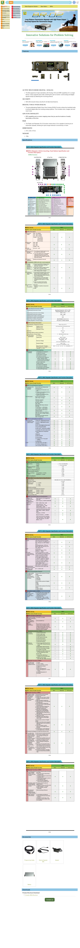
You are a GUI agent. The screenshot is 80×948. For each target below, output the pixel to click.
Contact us (49, 900)
